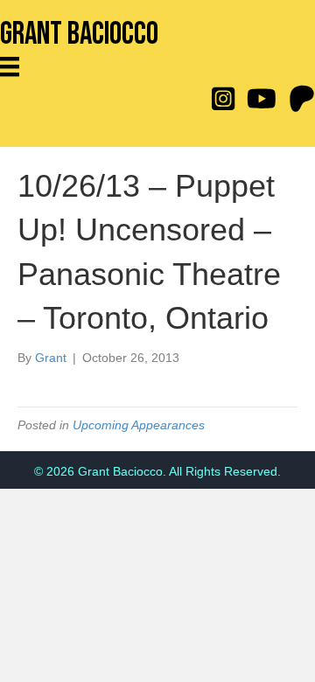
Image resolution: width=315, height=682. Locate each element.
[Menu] (16, 66)
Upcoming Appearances (139, 425)
